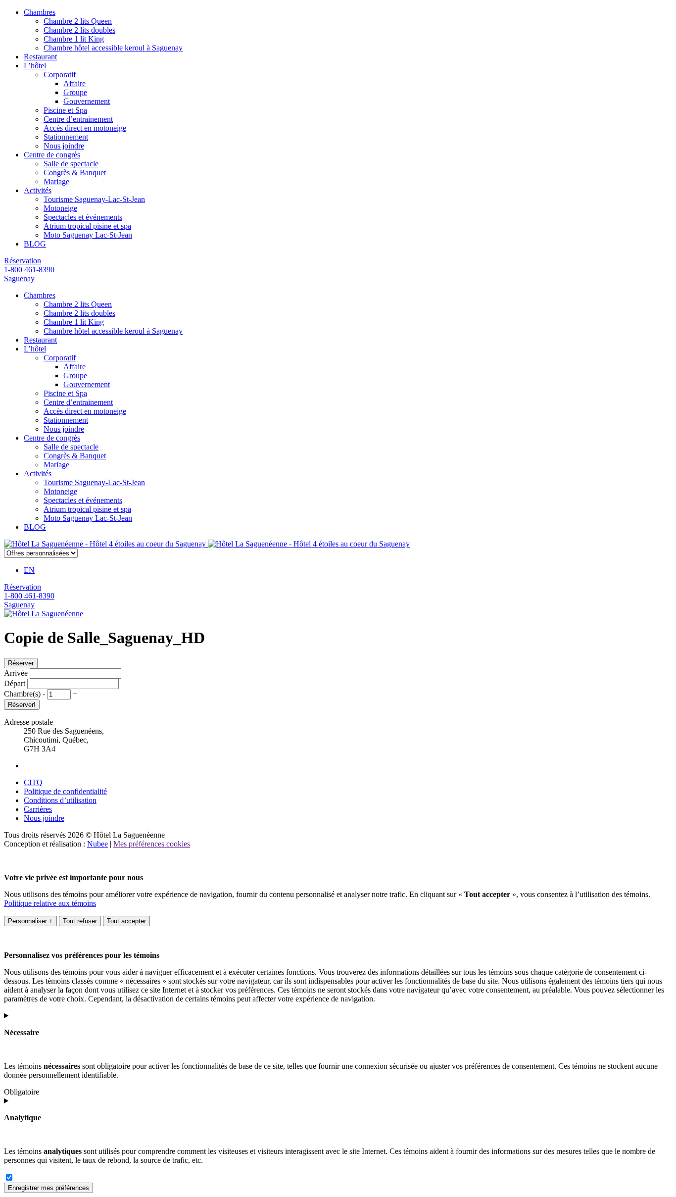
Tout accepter (126, 921)
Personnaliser (30, 921)
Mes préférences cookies (151, 844)
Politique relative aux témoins (50, 903)
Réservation (22, 260)
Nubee (97, 844)
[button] (45, 694)
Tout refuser (80, 921)
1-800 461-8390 (29, 269)
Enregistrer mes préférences (48, 1188)
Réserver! (22, 704)
